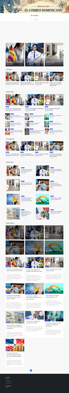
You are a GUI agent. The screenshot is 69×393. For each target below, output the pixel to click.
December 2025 (8, 383)
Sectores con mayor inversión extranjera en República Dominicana (53, 324)
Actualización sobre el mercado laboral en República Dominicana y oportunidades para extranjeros (37, 131)
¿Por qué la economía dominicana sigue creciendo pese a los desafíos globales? (16, 131)
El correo (34, 15)
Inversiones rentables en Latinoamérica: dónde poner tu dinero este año (26, 199)
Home (32, 19)
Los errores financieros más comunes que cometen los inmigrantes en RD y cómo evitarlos (55, 131)
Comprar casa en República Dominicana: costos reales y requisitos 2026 (56, 84)
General (8, 59)
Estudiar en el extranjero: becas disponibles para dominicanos (26, 171)
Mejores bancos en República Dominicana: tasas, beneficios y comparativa (15, 124)
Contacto (36, 19)
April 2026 (7, 379)
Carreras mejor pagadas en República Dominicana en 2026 (56, 171)
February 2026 (8, 381)
